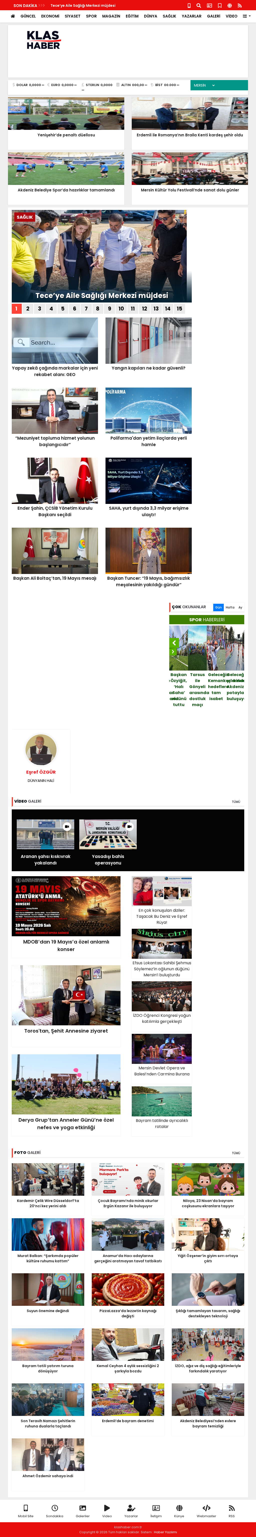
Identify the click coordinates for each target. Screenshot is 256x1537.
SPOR (91, 16)
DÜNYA (150, 16)
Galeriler (83, 1516)
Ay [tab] (240, 607)
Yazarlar (131, 1516)
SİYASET (72, 16)
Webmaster (206, 1516)
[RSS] (239, 5)
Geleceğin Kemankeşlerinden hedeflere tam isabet (198, 687)
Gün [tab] (218, 607)
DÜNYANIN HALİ (41, 776)
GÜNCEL (28, 16)
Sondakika (54, 1516)
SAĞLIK (169, 16)
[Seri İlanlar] (220, 5)
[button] (247, 16)
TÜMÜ (236, 802)
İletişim (156, 1516)
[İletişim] (209, 5)
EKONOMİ (50, 16)
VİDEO (232, 16)
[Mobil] (189, 5)
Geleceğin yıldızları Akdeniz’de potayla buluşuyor (217, 687)
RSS (232, 1516)
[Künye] (229, 5)
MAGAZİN (111, 16)
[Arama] (199, 5)
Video (107, 1516)
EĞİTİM (132, 16)
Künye (179, 1516)
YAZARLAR (192, 16)
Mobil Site (26, 1516)
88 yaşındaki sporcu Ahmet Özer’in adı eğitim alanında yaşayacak (235, 699)
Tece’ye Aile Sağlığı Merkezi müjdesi (83, 5)
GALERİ (213, 16)
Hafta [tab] (230, 607)
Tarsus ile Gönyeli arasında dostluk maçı (179, 690)
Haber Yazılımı (165, 1532)
